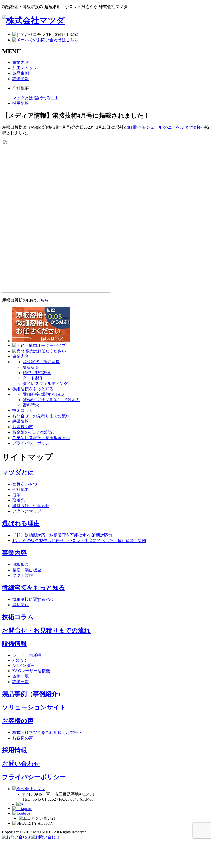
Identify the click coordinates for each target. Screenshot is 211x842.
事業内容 (20, 62)
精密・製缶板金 (37, 372)
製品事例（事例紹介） (33, 694)
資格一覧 (20, 676)
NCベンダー (23, 665)
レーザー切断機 (26, 655)
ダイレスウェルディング (45, 383)
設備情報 (20, 79)
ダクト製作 (33, 378)
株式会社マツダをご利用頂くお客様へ (47, 732)
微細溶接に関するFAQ (43, 394)
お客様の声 (17, 720)
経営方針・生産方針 (30, 506)
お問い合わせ (21, 763)
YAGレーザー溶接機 (31, 671)
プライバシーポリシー (34, 777)
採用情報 (20, 103)
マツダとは (22, 98)
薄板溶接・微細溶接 (41, 362)
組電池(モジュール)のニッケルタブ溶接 (164, 127)
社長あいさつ (24, 484)
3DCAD (19, 660)
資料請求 (31, 405)
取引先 (18, 500)
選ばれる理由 (46, 98)
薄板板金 (31, 367)
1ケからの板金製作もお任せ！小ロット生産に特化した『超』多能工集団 (79, 540)
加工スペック (24, 68)
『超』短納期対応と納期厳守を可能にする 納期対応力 (62, 535)
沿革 (16, 495)
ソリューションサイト (34, 707)
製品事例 (20, 73)
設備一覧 (20, 681)
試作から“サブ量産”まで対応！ (51, 400)
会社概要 (20, 489)
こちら (42, 300)
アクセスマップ (26, 511)
